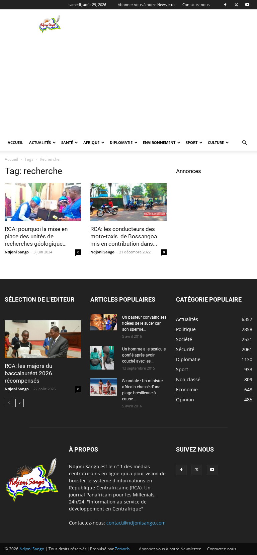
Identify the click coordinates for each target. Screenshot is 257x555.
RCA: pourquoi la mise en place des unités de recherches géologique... (36, 236)
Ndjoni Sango (17, 251)
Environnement (159, 142)
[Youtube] (247, 4)
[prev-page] (9, 403)
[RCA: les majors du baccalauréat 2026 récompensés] (43, 339)
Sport (191, 142)
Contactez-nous (195, 4)
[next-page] (19, 403)
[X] (236, 4)
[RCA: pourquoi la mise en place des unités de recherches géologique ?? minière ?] (43, 202)
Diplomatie (121, 142)
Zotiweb (122, 549)
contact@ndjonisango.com (136, 523)
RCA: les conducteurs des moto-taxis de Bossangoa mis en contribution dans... (123, 236)
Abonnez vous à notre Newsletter (147, 4)
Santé (67, 142)
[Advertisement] (173, 24)
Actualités (40, 142)
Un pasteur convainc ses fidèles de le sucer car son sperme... (144, 323)
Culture (216, 142)
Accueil (15, 142)
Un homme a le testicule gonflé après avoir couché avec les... (144, 355)
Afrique (91, 142)
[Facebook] (225, 4)
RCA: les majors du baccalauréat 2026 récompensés (28, 373)
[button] (244, 143)
